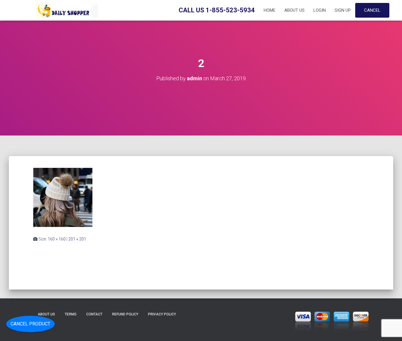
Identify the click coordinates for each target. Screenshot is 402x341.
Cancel (372, 10)
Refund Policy (125, 314)
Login (319, 10)
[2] (62, 197)
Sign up (343, 10)
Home (269, 10)
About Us (294, 10)
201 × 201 (77, 239)
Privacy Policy (162, 314)
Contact (94, 314)
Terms (71, 314)
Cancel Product (30, 324)
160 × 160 (57, 239)
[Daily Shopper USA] (65, 10)
